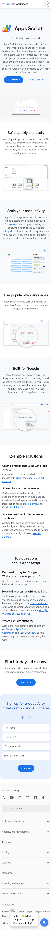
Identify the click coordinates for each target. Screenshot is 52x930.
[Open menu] (3, 4)
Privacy (5, 925)
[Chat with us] (42, 922)
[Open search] (47, 4)
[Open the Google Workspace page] (18, 4)
